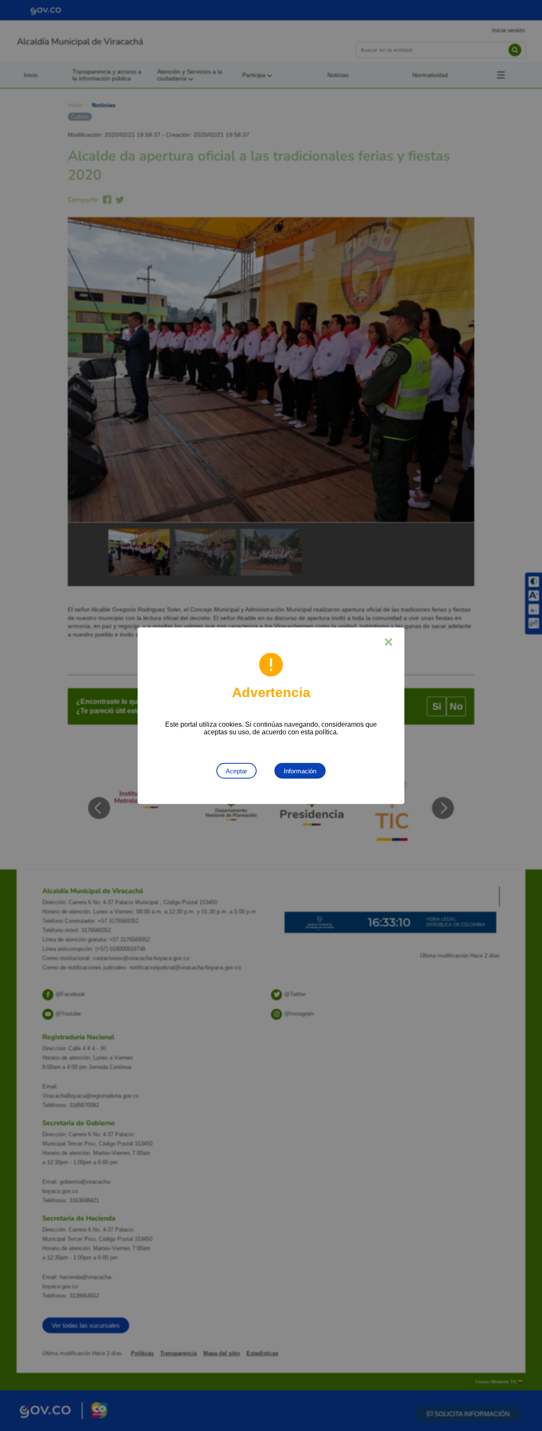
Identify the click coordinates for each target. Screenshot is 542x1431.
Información (300, 770)
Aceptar (236, 770)
